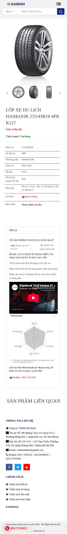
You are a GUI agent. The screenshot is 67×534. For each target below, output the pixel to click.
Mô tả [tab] (13, 230)
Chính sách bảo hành (19, 499)
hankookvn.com (25, 524)
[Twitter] (18, 467)
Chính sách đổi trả (17, 484)
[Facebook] (9, 467)
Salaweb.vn (39, 530)
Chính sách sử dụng (18, 489)
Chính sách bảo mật (18, 494)
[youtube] (26, 467)
